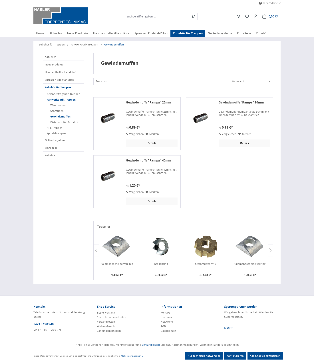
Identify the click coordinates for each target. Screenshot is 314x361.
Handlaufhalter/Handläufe (61, 72)
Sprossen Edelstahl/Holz (59, 79)
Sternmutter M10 (205, 264)
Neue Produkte (54, 64)
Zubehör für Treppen (58, 87)
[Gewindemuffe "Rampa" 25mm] (107, 118)
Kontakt (165, 312)
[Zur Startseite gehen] (60, 15)
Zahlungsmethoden (109, 330)
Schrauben (57, 111)
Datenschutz (168, 330)
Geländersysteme (55, 140)
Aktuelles (50, 57)
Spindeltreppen (56, 133)
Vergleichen (136, 134)
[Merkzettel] (247, 16)
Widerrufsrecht (106, 326)
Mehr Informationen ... (132, 355)
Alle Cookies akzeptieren (265, 356)
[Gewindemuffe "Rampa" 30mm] (200, 118)
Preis (99, 81)
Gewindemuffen (60, 116)
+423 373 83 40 (43, 324)
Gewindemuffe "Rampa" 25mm (148, 102)
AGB (163, 326)
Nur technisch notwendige (204, 356)
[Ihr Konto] (255, 16)
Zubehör (50, 155)
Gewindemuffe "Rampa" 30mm (241, 102)
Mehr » (228, 327)
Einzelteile (51, 147)
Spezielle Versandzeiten (111, 317)
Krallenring (161, 264)
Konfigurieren (235, 356)
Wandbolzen (58, 105)
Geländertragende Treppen (63, 94)
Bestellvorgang (106, 312)
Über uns (166, 317)
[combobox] (157, 16)
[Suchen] (193, 16)
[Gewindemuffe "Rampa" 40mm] (107, 176)
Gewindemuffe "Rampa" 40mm (148, 160)
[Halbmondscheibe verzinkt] (116, 246)
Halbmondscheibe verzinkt (116, 264)
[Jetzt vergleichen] (238, 16)
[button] (270, 3)
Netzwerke (167, 321)
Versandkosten (106, 321)
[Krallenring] (161, 246)
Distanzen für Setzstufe (64, 122)
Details (152, 143)
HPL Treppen (55, 127)
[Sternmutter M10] (205, 246)
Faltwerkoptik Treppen (61, 99)
